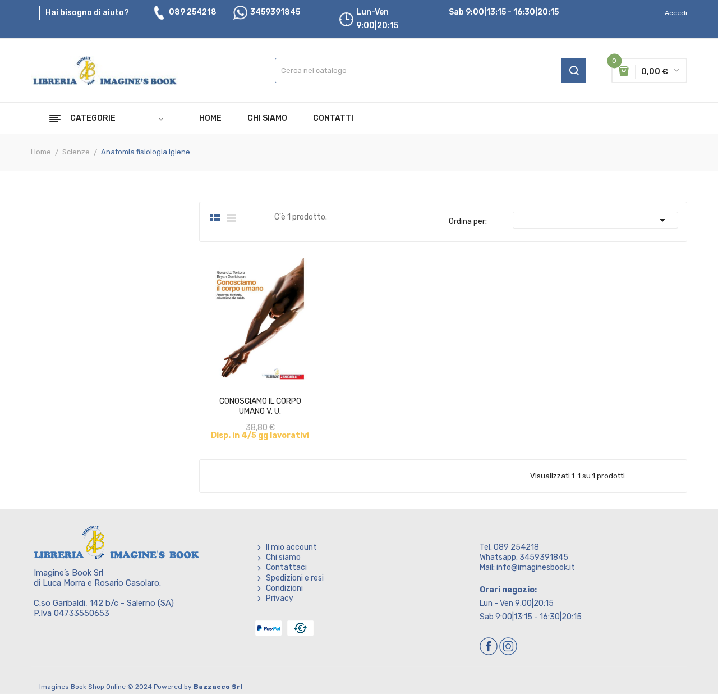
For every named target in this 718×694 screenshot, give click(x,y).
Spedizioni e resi (295, 578)
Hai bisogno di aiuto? (87, 12)
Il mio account (291, 547)
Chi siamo (283, 557)
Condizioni (284, 588)
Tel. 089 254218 (509, 547)
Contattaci (286, 567)
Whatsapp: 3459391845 (524, 557)
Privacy (279, 598)
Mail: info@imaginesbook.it (527, 567)
